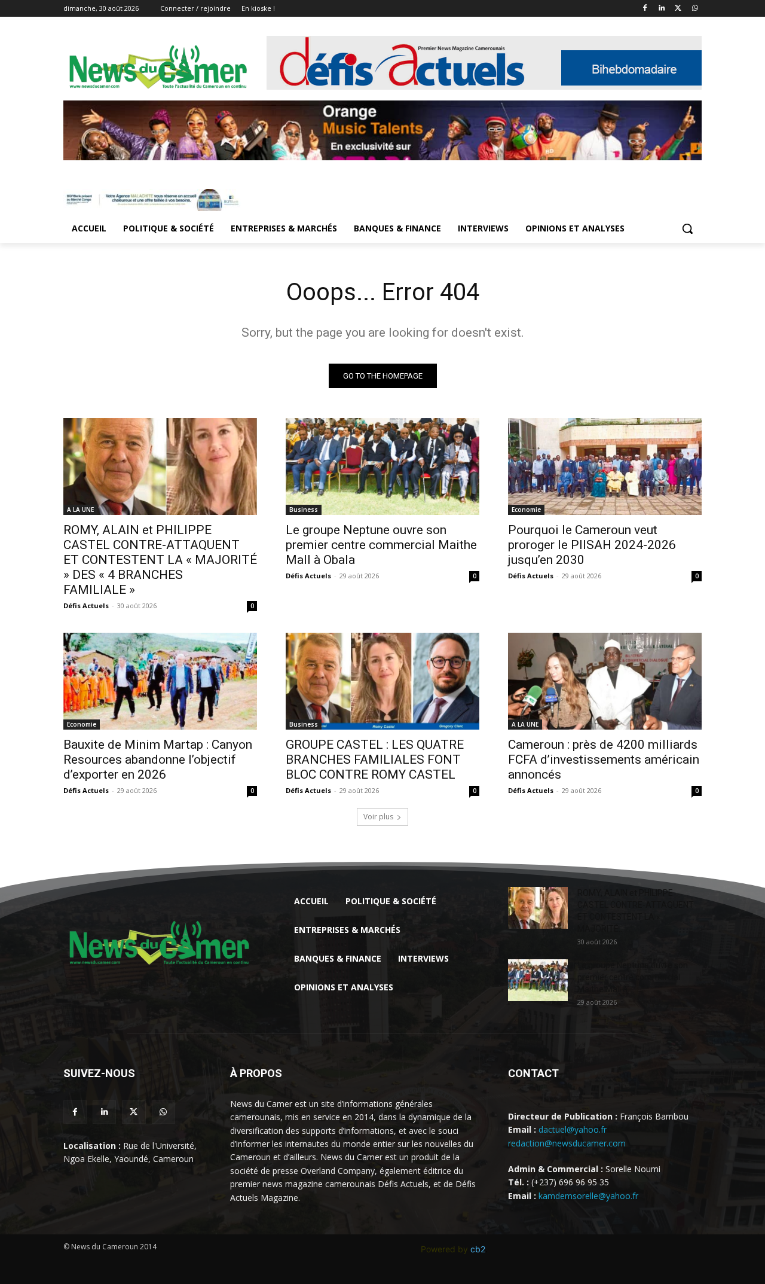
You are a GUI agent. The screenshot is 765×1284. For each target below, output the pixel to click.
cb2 (477, 1249)
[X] (678, 9)
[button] (687, 228)
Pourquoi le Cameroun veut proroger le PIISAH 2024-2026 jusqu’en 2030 (592, 545)
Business (303, 509)
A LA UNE (80, 509)
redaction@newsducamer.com (567, 1143)
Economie (526, 509)
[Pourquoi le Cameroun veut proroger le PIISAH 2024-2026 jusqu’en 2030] (605, 466)
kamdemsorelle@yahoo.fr (588, 1195)
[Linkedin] (662, 9)
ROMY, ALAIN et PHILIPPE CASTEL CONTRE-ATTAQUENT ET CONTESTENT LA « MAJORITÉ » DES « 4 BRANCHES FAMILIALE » (160, 560)
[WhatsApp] (695, 9)
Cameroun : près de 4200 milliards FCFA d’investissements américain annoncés (603, 759)
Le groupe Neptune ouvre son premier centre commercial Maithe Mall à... (632, 977)
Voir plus (378, 817)
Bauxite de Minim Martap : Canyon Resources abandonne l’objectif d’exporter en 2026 (157, 759)
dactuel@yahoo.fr (572, 1129)
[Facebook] (645, 9)
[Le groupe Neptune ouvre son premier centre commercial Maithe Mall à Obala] (382, 466)
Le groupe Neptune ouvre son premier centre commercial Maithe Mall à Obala (381, 545)
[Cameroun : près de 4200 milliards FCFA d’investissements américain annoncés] (605, 681)
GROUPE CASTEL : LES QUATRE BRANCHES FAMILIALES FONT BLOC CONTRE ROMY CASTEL (375, 759)
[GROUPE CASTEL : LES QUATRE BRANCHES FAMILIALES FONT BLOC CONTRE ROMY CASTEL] (382, 681)
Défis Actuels (86, 605)
